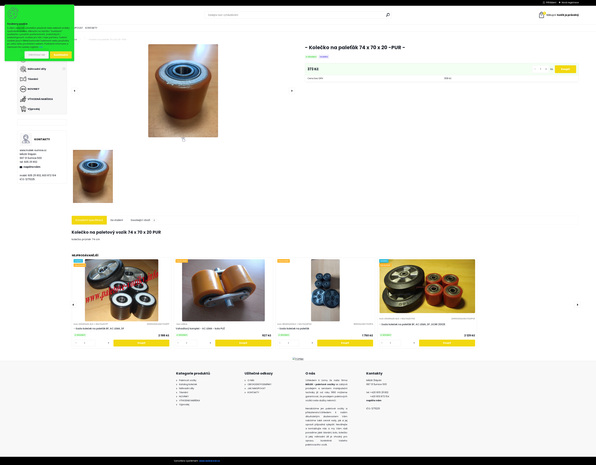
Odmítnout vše (36, 54)
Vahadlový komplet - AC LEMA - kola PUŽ (200, 328)
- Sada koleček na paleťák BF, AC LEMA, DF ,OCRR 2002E (412, 324)
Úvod (74, 39)
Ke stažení (117, 220)
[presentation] (75, 91)
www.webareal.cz (209, 460)
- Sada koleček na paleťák (293, 328)
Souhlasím (61, 55)
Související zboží (143, 220)
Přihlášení (551, 2)
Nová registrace (570, 2)
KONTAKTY (91, 27)
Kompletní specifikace (89, 220)
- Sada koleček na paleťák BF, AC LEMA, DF (99, 328)
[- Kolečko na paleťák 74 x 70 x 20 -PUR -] (183, 90)
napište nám (31, 167)
